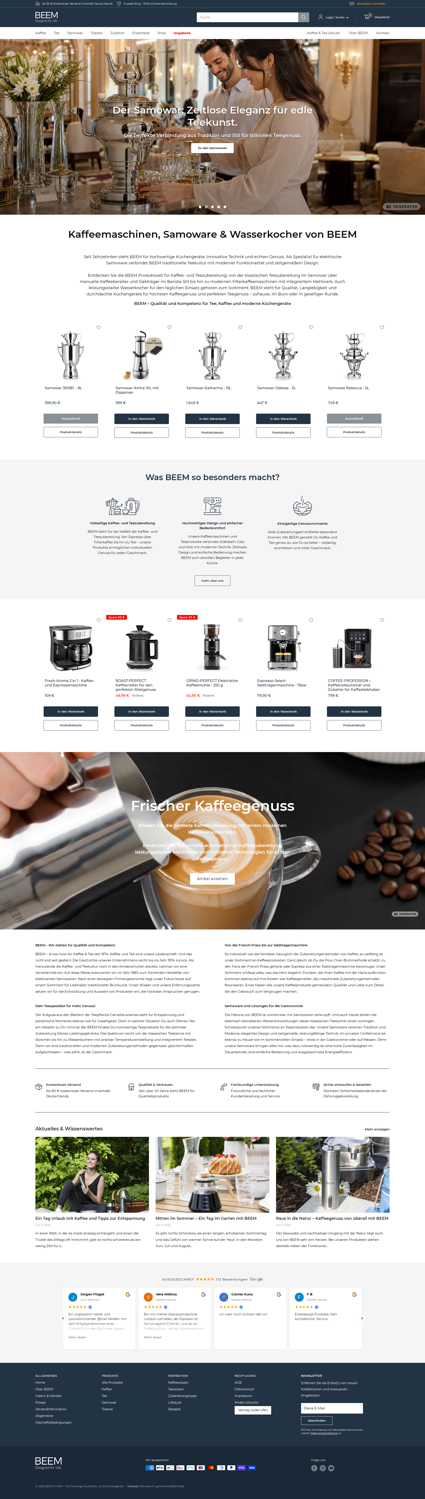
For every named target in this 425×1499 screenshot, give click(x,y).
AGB (238, 1383)
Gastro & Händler (48, 1396)
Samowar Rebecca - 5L (348, 388)
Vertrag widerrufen (253, 1410)
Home (40, 1383)
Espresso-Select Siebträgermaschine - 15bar (282, 683)
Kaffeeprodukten (271, 960)
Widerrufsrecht (246, 1403)
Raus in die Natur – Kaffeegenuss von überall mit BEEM (332, 1218)
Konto (340, 17)
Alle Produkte (112, 1383)
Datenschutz (244, 1389)
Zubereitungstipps (182, 1396)
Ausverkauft (71, 418)
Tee (104, 1396)
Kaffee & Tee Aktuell (323, 33)
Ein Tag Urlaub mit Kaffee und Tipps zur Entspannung (90, 1218)
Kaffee (107, 1389)
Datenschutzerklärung (324, 1433)
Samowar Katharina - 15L (208, 388)
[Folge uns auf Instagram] (323, 1468)
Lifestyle (174, 1403)
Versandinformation (50, 1409)
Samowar (109, 1403)
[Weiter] (362, 1318)
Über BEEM (358, 33)
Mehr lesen (260, 1337)
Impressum (243, 1396)
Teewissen (176, 1389)
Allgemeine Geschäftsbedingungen (53, 1419)
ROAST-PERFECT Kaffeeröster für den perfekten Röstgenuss (136, 685)
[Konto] (320, 17)
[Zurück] (63, 1318)
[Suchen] (303, 17)
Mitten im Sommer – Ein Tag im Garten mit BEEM (206, 1218)
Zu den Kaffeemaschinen (213, 145)
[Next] (390, 383)
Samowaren (303, 1015)
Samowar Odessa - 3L (276, 388)
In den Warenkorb (141, 418)
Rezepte (174, 1409)
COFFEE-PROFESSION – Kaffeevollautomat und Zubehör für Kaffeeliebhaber (354, 685)
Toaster (107, 1409)
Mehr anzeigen (377, 1129)
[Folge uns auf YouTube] (331, 1468)
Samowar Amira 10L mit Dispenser (137, 390)
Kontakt (383, 33)
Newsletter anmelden (371, 3)
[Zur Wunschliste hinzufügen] (102, 324)
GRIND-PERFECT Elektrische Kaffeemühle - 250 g (212, 683)
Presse (40, 1403)
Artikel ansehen (212, 879)
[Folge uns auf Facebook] (314, 1468)
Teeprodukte (148, 1027)
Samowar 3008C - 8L (63, 388)
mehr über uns (212, 580)
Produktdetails (71, 432)
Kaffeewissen (178, 1383)
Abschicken (317, 1420)
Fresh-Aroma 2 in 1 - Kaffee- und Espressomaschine (69, 683)
